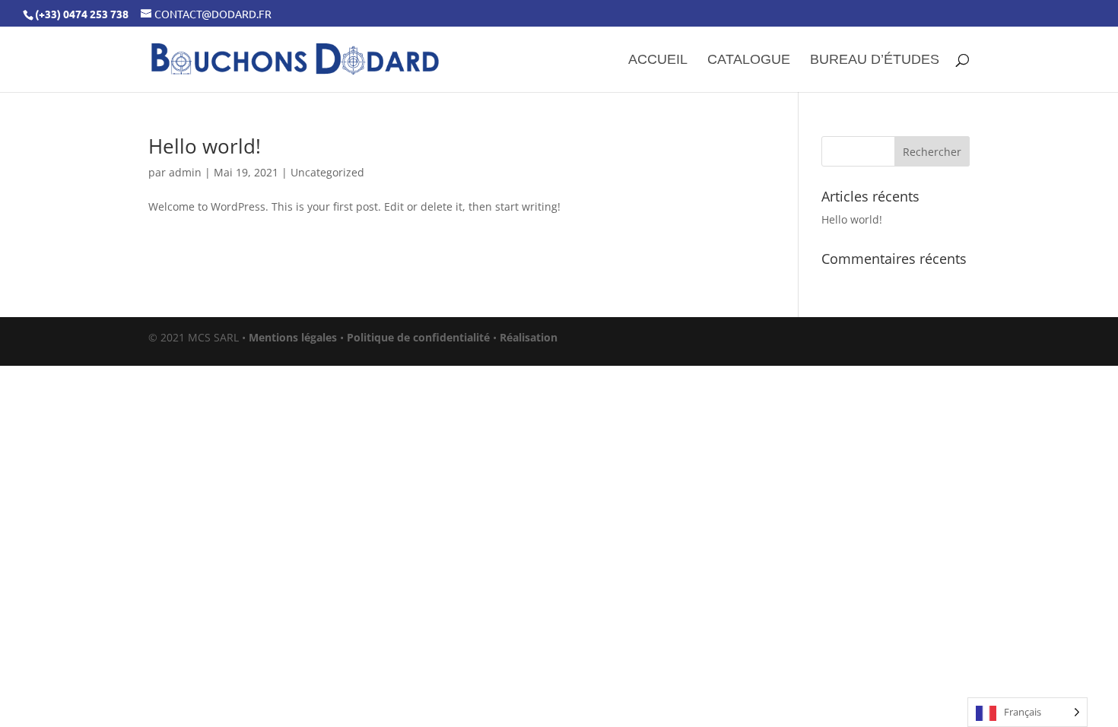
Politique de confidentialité (418, 337)
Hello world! (204, 146)
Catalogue (748, 60)
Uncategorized (327, 172)
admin (185, 172)
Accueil (658, 60)
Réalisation (528, 337)
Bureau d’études (874, 60)
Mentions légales (293, 337)
